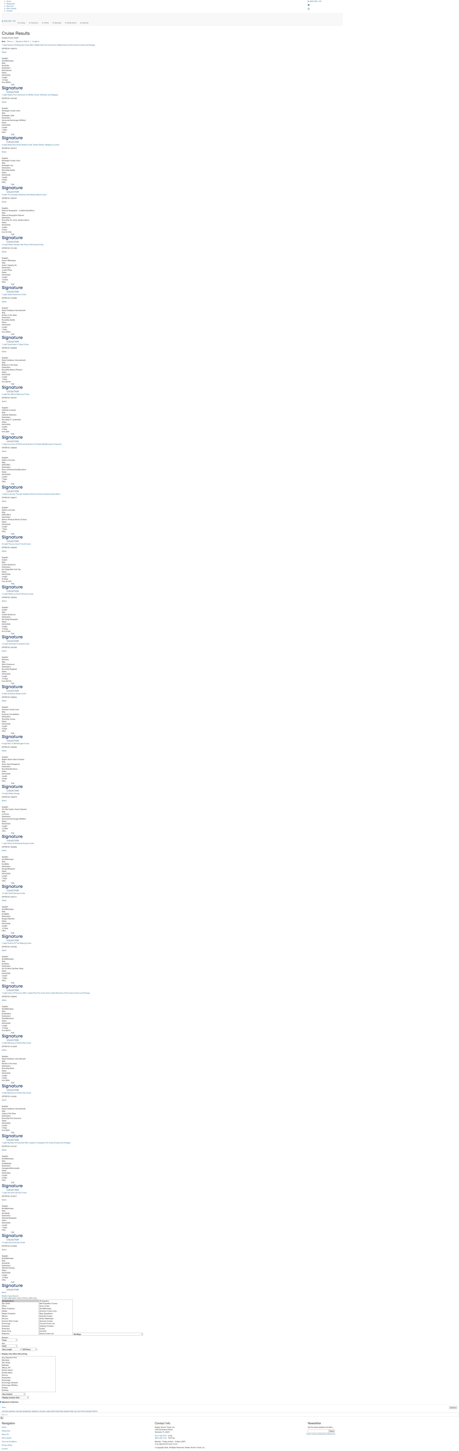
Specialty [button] (57, 22)
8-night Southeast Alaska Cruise (14, 693)
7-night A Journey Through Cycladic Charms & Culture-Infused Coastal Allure (31, 494)
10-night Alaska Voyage (11, 793)
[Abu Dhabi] (20, 1303)
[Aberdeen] (28, 1360)
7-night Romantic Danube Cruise (14, 1192)
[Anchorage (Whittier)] (28, 1385)
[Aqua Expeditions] (56, 1313)
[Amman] (28, 1375)
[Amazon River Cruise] (20, 1321)
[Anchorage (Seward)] (28, 1382)
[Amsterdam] (28, 1377)
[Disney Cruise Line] (56, 1333)
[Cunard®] (56, 1331)
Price (9, 41)
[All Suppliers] (56, 1301)
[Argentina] (20, 1333)
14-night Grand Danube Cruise (13, 893)
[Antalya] (28, 1387)
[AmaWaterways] (56, 1308)
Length (35, 41)
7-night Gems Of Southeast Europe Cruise (18, 843)
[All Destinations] (20, 1301)
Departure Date (21, 41)
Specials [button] (85, 22)
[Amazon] (20, 1318)
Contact (9, 11)
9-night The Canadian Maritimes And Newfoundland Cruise (24, 194)
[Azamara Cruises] (56, 1321)
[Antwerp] (28, 1390)
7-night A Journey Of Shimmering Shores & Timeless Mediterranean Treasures (31, 444)
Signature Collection (10, 1402)
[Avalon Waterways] (56, 1318)
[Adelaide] (28, 1365)
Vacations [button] (34, 22)
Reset (4, 1407)
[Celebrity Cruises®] (56, 1326)
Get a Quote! (11, 8)
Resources (11, 3)
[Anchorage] (20, 1323)
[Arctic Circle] (20, 1331)
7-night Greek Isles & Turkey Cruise (15, 344)
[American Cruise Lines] (56, 1311)
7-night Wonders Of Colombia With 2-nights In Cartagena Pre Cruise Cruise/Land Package (36, 1142)
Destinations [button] (71, 22)
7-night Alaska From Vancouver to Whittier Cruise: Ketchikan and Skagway (30, 95)
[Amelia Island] (28, 1372)
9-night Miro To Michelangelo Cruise (15, 743)
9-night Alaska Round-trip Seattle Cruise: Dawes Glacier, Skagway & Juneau (30, 144)
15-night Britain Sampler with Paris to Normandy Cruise (23, 244)
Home (9, 1)
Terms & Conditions (9, 1441)
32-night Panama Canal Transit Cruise (16, 544)
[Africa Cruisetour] (20, 1308)
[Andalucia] (20, 1326)
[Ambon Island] (28, 1370)
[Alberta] (20, 1316)
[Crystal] (56, 1328)
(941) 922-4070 (161, 1435)
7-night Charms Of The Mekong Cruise (16, 943)
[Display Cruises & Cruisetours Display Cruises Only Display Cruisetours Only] (15, 1397)
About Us (10, 6)
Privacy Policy (7, 1445)
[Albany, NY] (28, 1367)
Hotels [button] (46, 22)
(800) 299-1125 (315, 1)
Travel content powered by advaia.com (320, 1434)
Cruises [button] (22, 22)
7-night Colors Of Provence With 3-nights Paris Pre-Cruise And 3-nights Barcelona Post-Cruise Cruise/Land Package (46, 993)
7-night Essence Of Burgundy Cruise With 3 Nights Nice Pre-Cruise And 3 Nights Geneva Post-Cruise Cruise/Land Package (48, 45)
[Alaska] (20, 1311)
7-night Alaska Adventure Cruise (14, 294)
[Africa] (20, 1306)
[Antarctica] (20, 1328)
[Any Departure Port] (28, 1357)
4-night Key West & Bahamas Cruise (15, 394)
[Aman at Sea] (56, 1306)
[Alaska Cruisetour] (20, 1313)
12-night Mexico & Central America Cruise (17, 594)
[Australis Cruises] (56, 1316)
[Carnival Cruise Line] (56, 1323)
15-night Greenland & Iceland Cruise (15, 644)
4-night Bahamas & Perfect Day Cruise (16, 1043)
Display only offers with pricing (14, 1354)
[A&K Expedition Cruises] (56, 1303)
